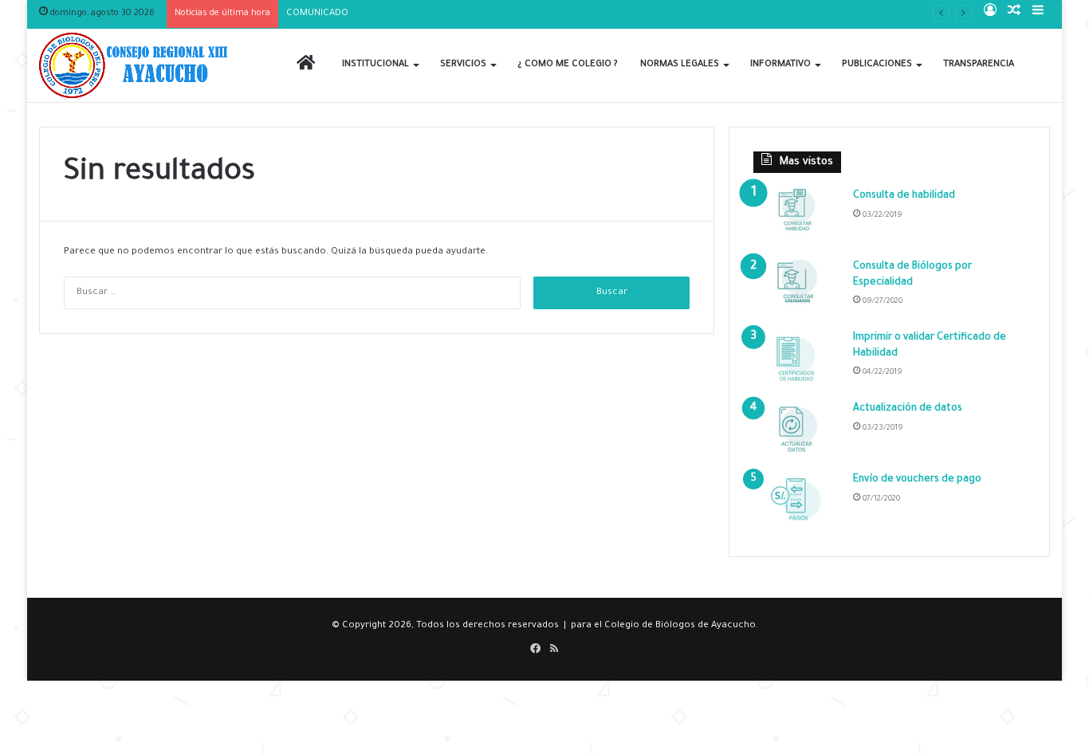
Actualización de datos (907, 408)
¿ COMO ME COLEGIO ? (567, 65)
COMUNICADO (317, 14)
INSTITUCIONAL (375, 65)
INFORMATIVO (780, 65)
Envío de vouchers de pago (917, 479)
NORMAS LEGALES (679, 65)
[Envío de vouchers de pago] (797, 502)
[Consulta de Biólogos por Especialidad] (797, 290)
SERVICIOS (463, 65)
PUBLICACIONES (877, 65)
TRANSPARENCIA (978, 65)
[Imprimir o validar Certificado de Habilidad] (797, 361)
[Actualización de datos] (797, 431)
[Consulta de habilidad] (797, 219)
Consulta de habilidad (904, 196)
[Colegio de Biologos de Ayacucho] (137, 65)
